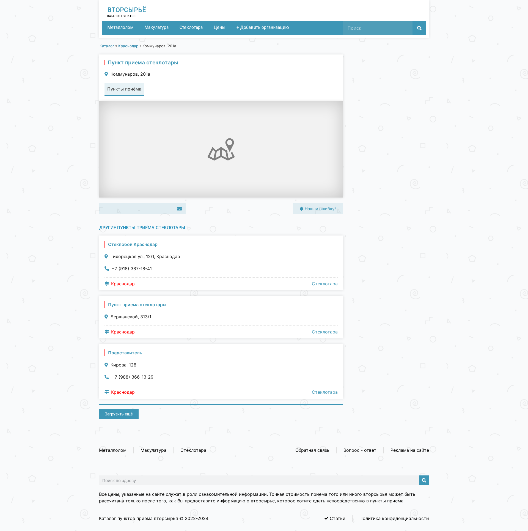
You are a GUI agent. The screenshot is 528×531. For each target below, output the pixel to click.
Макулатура (156, 27)
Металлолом (120, 27)
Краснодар (128, 46)
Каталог (107, 46)
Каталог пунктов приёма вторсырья (138, 518)
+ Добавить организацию (263, 27)
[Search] (419, 28)
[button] (105, 208)
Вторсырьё (126, 10)
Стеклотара (191, 27)
